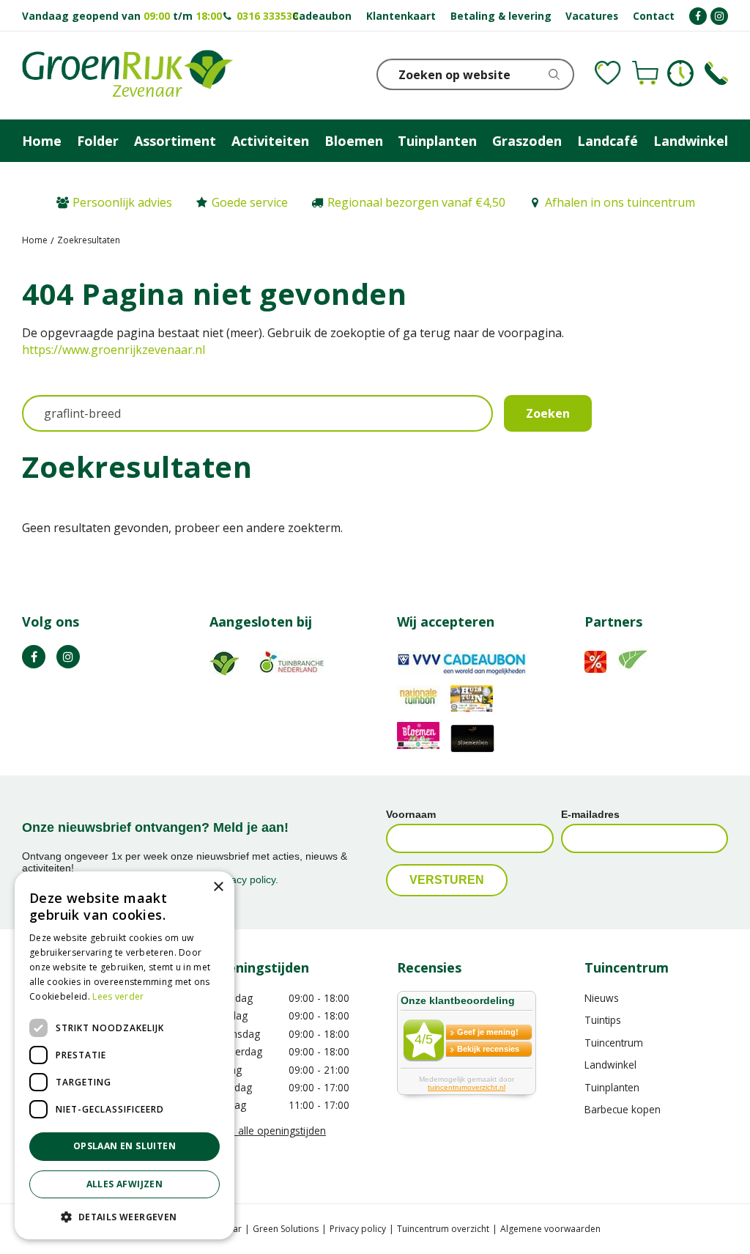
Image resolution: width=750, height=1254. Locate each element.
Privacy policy (358, 1228)
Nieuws (601, 998)
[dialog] (124, 1055)
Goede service (250, 202)
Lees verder (118, 996)
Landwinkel (610, 1065)
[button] (124, 1216)
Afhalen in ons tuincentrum (620, 202)
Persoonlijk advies (122, 202)
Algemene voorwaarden (550, 1228)
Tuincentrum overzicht (443, 1228)
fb (33, 656)
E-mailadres (590, 814)
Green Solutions (286, 1228)
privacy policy (244, 879)
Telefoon (716, 73)
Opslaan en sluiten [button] (124, 1146)
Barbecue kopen (622, 1109)
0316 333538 (267, 16)
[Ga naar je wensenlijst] (608, 73)
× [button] (217, 887)
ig (68, 656)
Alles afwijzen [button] (124, 1184)
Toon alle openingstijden (267, 1130)
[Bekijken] (645, 73)
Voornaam (411, 814)
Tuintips (602, 1020)
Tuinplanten (611, 1087)
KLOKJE (680, 73)
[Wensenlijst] (608, 73)
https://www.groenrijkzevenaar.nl (113, 350)
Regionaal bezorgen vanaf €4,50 (416, 202)
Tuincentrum (613, 1043)
